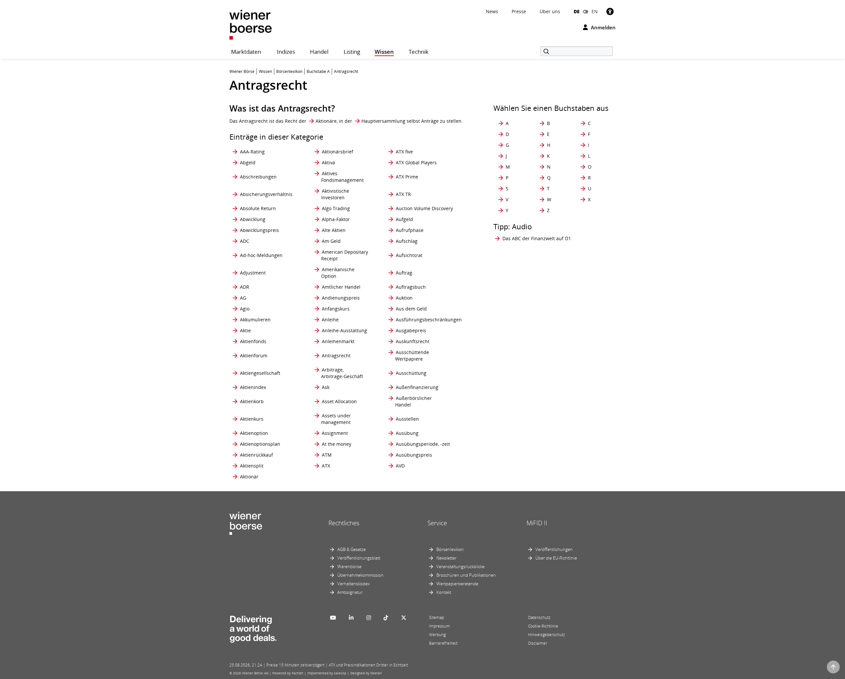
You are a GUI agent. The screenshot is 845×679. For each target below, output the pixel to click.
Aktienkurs (251, 419)
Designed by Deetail (366, 673)
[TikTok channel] (386, 617)
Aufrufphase (409, 230)
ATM (327, 455)
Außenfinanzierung (417, 387)
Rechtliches (343, 523)
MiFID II (536, 523)
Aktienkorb (252, 401)
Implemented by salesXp (326, 673)
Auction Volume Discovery (424, 208)
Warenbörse (349, 566)
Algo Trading (336, 208)
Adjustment (253, 273)
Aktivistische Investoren (335, 194)
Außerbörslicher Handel (413, 401)
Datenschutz (539, 617)
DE (577, 11)
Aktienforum (253, 355)
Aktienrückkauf (256, 455)
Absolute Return (258, 208)
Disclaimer (537, 643)
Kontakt (443, 592)
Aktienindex (253, 387)
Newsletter (446, 558)
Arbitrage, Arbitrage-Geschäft (342, 373)
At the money (336, 444)
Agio (245, 309)
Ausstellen (407, 419)
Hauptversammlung (383, 121)
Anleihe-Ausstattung (344, 330)
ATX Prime (407, 177)
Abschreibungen (258, 177)
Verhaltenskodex (353, 584)
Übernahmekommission (360, 575)
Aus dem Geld (411, 309)
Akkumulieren (255, 319)
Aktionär (249, 476)
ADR (244, 287)
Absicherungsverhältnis (266, 194)
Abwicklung (252, 219)
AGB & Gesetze (351, 549)
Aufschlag (407, 241)
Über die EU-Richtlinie (556, 558)
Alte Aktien (334, 230)
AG (243, 298)
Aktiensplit (251, 466)
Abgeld (247, 162)
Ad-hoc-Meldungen (261, 255)
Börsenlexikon (450, 549)
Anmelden (603, 27)
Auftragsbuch (411, 287)
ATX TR (403, 194)
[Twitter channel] (403, 617)
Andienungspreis (341, 298)
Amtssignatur (350, 592)
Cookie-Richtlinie (543, 626)
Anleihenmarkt (338, 341)
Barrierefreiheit (443, 643)
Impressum (439, 626)
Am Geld (331, 241)
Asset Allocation (339, 401)
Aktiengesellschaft (260, 373)
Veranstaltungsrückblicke (460, 566)
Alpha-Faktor (336, 219)
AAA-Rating (252, 151)
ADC (244, 241)
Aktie (245, 330)
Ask (325, 387)
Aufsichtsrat (409, 255)
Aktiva (328, 162)
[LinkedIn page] (351, 617)
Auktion (404, 298)
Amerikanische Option (338, 272)
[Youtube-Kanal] (333, 617)
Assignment (335, 433)
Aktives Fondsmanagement (342, 176)
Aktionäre (326, 121)
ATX (326, 466)
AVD (400, 466)
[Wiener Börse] (250, 24)
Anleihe (330, 319)
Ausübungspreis (414, 455)
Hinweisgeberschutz (546, 634)
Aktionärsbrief (337, 151)
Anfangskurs (336, 309)
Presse (519, 11)
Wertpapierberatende (457, 584)
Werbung (437, 634)
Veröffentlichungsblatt (358, 558)
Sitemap (436, 617)
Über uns (550, 11)
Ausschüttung (411, 373)
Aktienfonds (253, 341)
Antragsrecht (336, 355)
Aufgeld (404, 219)
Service (437, 523)
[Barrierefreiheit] (610, 11)
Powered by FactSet (287, 673)
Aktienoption (254, 433)
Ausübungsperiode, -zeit (423, 444)
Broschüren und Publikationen (466, 575)
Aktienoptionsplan (260, 444)
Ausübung (407, 433)
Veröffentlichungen (554, 549)
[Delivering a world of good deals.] (252, 627)
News (492, 11)
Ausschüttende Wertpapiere (412, 355)
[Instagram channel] (368, 617)
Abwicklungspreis (259, 230)
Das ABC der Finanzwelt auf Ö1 (536, 238)
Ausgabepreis (411, 330)
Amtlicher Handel (341, 287)
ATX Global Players (416, 162)
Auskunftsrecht (412, 341)
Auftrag (404, 273)
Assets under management (336, 418)
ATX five (404, 151)
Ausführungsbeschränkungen (429, 319)
